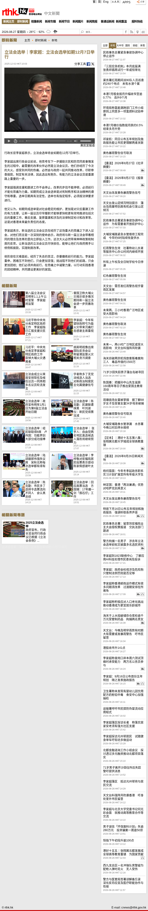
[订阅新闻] (143, 32)
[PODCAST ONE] (137, 32)
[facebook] (126, 32)
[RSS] (132, 32)
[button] (9, 141)
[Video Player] (49, 100)
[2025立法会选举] (14, 522)
